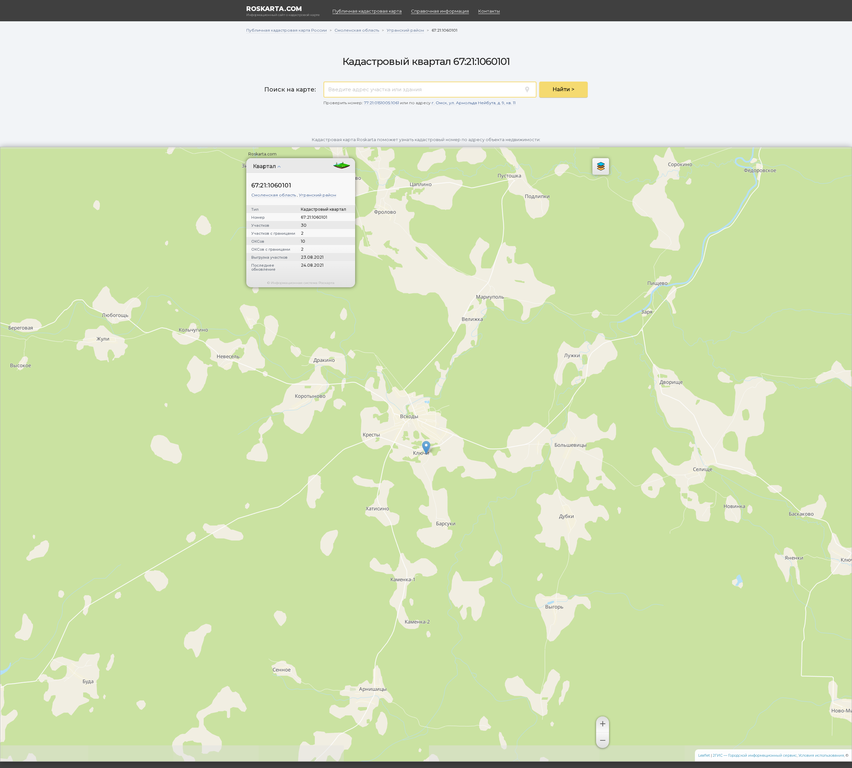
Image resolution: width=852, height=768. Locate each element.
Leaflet (704, 755)
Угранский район (317, 194)
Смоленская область (273, 194)
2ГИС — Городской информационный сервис (755, 755)
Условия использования (821, 755)
